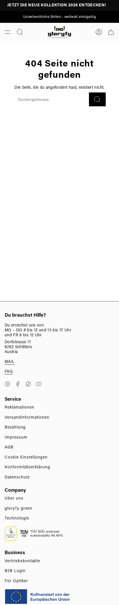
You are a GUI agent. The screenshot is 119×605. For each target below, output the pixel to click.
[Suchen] (97, 99)
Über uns (14, 499)
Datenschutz (17, 478)
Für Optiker (16, 581)
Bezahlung (15, 428)
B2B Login (15, 571)
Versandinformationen (27, 418)
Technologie (17, 519)
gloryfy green (18, 509)
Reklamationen (19, 408)
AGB (9, 448)
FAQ (9, 372)
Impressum (16, 438)
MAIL (9, 362)
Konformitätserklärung (27, 467)
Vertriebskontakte (22, 561)
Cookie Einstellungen (26, 458)
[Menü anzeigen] (7, 32)
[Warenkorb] (111, 32)
